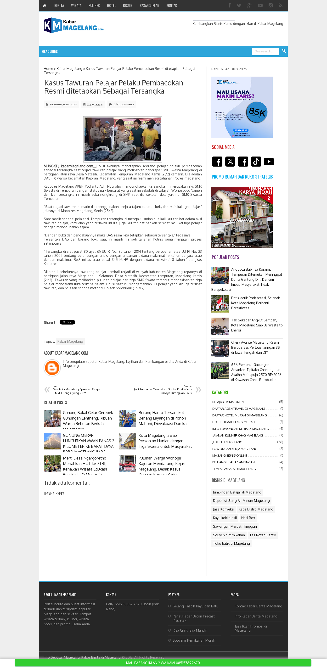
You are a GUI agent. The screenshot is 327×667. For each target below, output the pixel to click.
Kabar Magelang (70, 341)
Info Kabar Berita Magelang (256, 616)
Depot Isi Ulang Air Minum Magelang (241, 501)
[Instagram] (271, 5)
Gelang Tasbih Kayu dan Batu (195, 606)
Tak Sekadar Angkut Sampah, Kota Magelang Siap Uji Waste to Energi (257, 325)
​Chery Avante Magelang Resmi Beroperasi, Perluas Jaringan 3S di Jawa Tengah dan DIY (255, 347)
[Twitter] (239, 5)
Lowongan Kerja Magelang (234, 449)
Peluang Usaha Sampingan (233, 462)
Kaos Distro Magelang (256, 509)
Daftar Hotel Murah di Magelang (239, 415)
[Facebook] (230, 5)
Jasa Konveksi (223, 509)
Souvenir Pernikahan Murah (194, 640)
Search (284, 51)
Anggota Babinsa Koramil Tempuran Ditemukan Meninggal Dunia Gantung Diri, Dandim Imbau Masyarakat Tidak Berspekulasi (246, 279)
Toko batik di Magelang (231, 543)
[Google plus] (250, 5)
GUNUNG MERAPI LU (95, 51)
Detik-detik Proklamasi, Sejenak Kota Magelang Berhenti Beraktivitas (255, 303)
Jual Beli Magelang (227, 442)
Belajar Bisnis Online (228, 402)
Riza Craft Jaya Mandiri (190, 630)
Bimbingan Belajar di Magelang (237, 492)
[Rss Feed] (281, 5)
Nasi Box (248, 518)
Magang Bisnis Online (229, 455)
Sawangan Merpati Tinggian (235, 526)
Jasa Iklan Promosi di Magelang (251, 628)
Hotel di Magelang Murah (233, 422)
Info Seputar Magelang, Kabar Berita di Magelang (82, 657)
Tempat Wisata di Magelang (234, 469)
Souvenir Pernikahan (229, 535)
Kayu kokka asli (225, 518)
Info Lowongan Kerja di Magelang (240, 429)
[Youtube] (261, 5)
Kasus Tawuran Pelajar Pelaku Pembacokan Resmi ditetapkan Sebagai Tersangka (113, 86)
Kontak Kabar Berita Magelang (258, 606)
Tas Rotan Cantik (262, 535)
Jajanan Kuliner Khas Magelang (237, 435)
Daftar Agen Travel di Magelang (238, 408)
